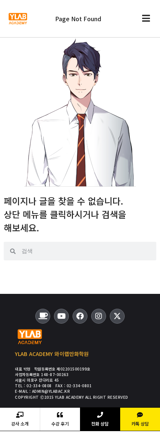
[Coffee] (42, 316)
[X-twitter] (117, 316)
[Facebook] (80, 316)
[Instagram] (98, 316)
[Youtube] (61, 316)
